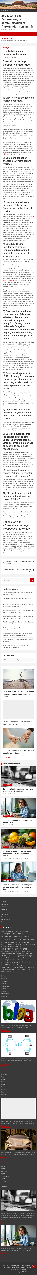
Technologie (7, 784)
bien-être (6, 939)
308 (7, 757)
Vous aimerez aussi (11, 764)
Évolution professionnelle (8, 971)
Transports (4, 1184)
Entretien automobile (26, 951)
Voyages (4, 1186)
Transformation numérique (24, 967)
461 (6, 1069)
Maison (3, 1082)
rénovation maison (12, 962)
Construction (5, 919)
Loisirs (5, 847)
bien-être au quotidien (21, 939)
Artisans (4, 909)
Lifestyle (4, 1074)
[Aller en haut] (34, 1266)
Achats (3, 902)
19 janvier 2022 (7, 57)
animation (5, 936)
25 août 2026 (7, 793)
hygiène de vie (21, 956)
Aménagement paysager (27, 934)
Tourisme (4, 1181)
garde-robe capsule (18, 953)
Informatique (7, 880)
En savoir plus (6, 1030)
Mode (22, 960)
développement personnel (14, 949)
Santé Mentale (24, 962)
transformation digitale (7, 967)
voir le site (6, 154)
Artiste (20, 936)
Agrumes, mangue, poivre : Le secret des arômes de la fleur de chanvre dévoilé (17, 853)
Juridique (4, 996)
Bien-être (4, 917)
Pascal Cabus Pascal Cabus (20, 825)
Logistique (4, 1077)
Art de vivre (13, 936)
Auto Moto (4, 914)
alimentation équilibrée (20, 931)
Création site (7, 815)
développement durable (15, 946)
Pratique (6, 48)
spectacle (5, 965)
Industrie (4, 983)
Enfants (3, 976)
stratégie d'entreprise (18, 965)
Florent (14, 793)
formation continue (6, 953)
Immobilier (4, 981)
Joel (14, 57)
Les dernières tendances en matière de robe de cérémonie (19, 562)
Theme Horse (21, 1269)
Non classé (4, 1087)
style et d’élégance (8, 280)
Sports (3, 1174)
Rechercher (32, 580)
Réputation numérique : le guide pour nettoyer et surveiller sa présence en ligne (17, 887)
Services (4, 1171)
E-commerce (5, 922)
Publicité (4, 1092)
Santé (3, 1166)
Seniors (3, 1169)
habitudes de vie (11, 956)
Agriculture (4, 904)
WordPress (25, 1272)
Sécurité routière (29, 965)
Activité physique (6, 931)
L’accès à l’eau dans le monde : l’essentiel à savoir (18, 570)
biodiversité (27, 942)
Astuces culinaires (28, 936)
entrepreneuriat (5, 951)
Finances (4, 978)
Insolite (3, 988)
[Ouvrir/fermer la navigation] (3, 34)
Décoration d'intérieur (22, 944)
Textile (3, 1179)
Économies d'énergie (27, 969)
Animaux (4, 907)
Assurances (5, 912)
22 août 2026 (7, 825)
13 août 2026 (7, 858)
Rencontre (4, 1094)
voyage (18, 969)
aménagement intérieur (11, 933)
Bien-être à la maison (15, 942)
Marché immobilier (15, 960)
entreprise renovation (15, 951)
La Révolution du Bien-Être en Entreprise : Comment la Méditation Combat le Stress (18, 694)
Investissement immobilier (16, 958)
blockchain (4, 944)
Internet (3, 991)
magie (7, 960)
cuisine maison (12, 944)
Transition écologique (8, 969)
